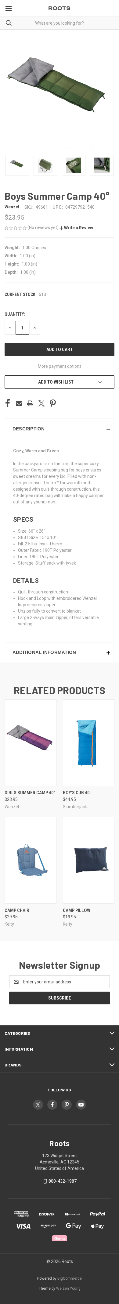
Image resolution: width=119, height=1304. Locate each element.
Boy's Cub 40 (76, 792)
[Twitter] (41, 403)
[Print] (30, 403)
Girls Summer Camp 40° (30, 792)
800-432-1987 (63, 1181)
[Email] (19, 403)
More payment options (59, 366)
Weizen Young (68, 1288)
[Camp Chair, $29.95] (30, 860)
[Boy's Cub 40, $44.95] (89, 743)
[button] (76, 227)
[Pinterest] (53, 403)
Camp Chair (17, 910)
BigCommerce (69, 1278)
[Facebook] (8, 403)
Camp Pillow (76, 910)
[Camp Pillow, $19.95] (89, 860)
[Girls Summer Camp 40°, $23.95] (30, 743)
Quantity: (15, 314)
